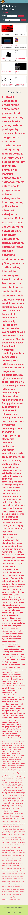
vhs (7, 795)
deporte (4, 749)
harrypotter (9, 824)
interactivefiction (14, 879)
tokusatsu (3, 897)
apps (18, 610)
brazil (17, 807)
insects (9, 773)
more (21, 871)
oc (22, 259)
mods (7, 826)
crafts (5, 267)
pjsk (9, 681)
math (19, 310)
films (17, 291)
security (5, 679)
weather (11, 780)
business (18, 307)
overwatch (18, 875)
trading (17, 773)
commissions (9, 356)
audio (19, 683)
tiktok (20, 784)
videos (20, 263)
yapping (10, 810)
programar (8, 775)
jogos (4, 610)
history (20, 162)
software (19, 367)
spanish (15, 679)
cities (8, 896)
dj (7, 757)
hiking (12, 618)
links (23, 659)
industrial (23, 866)
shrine (13, 695)
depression (10, 823)
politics (6, 206)
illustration (9, 247)
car (3, 729)
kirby (15, 800)
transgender (19, 599)
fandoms (6, 493)
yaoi (14, 557)
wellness (18, 818)
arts (15, 317)
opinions (17, 894)
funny (5, 403)
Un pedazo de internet (6, 46)
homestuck (8, 349)
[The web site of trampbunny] (7, 79)
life (16, 218)
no (20, 677)
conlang (9, 844)
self (20, 894)
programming (10, 72)
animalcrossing (20, 878)
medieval (22, 803)
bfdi (12, 692)
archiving (10, 897)
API (22, 910)
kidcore (9, 807)
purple (22, 794)
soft (19, 836)
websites (6, 546)
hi (6, 784)
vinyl (13, 858)
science (7, 194)
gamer (9, 771)
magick (5, 884)
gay (20, 470)
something (13, 883)
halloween (4, 802)
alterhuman (11, 826)
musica (4, 47)
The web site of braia (6, 71)
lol (16, 692)
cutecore (7, 317)
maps (17, 789)
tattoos (3, 784)
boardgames (6, 711)
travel (15, 206)
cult (13, 886)
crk (24, 849)
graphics (7, 342)
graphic (16, 717)
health (12, 310)
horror (15, 137)
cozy (20, 731)
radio (12, 525)
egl (2, 803)
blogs (15, 470)
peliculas (5, 618)
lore (11, 502)
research (12, 554)
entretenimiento (4, 888)
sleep (16, 569)
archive (20, 353)
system (16, 594)
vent (13, 736)
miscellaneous (21, 891)
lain (13, 610)
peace (11, 894)
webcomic (8, 295)
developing (10, 891)
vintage (15, 464)
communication (11, 857)
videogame (9, 198)
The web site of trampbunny (7, 84)
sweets (3, 858)
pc (17, 753)
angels (15, 794)
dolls (21, 578)
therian (4, 777)
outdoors (5, 722)
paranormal (6, 692)
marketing (7, 367)
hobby (10, 667)
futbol (10, 599)
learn (23, 800)
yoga (15, 757)
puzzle (12, 592)
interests (6, 578)
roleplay (6, 414)
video (19, 247)
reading (7, 153)
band (13, 560)
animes (12, 563)
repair (8, 883)
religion (6, 399)
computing (20, 751)
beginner (5, 891)
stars (4, 686)
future (6, 870)
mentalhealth (7, 602)
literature (7, 174)
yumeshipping (4, 865)
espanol (18, 876)
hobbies (14, 475)
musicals (5, 659)
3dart (14, 834)
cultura (12, 787)
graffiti (22, 818)
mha (16, 873)
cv (22, 824)
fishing (3, 797)
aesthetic (8, 291)
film (15, 170)
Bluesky (22, 907)
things (17, 736)
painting (14, 331)
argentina (8, 894)
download (18, 899)
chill (22, 797)
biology (16, 490)
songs (11, 704)
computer (6, 499)
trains (20, 753)
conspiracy (19, 805)
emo (4, 299)
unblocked (11, 759)
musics (23, 855)
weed (8, 777)
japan (4, 511)
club (23, 892)
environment (14, 749)
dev (3, 733)
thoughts (17, 484)
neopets (20, 886)
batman (16, 844)
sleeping (17, 572)
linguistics (13, 597)
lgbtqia (20, 779)
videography (5, 761)
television (6, 583)
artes (9, 765)
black (14, 875)
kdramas (4, 824)
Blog (19, 910)
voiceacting (18, 832)
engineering (8, 446)
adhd (20, 862)
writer (9, 832)
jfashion (5, 669)
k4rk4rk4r (17, 71)
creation (13, 808)
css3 (2, 884)
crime (18, 868)
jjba (3, 832)
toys (9, 610)
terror (17, 808)
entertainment (10, 421)
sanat (3, 852)
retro (5, 222)
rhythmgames (10, 860)
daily (17, 852)
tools (4, 731)
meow (14, 683)
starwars (4, 751)
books (16, 121)
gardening (8, 255)
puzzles (5, 636)
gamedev (26, 34)
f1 (10, 744)
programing (15, 202)
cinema (15, 335)
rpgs (16, 715)
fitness (10, 528)
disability (17, 871)
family (11, 638)
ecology (18, 763)
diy (22, 339)
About (6, 910)
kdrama (4, 790)
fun (19, 178)
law (3, 688)
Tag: (3, 19)
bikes (7, 853)
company (21, 849)
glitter (10, 853)
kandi (15, 779)
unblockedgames (19, 870)
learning (19, 299)
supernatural (20, 765)
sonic (14, 410)
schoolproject (5, 828)
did (8, 821)
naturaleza (16, 891)
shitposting (18, 819)
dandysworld (20, 845)
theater (4, 742)
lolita (3, 747)
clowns (22, 747)
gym (10, 607)
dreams (5, 597)
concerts (4, 834)
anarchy (20, 837)
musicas (4, 837)
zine (3, 654)
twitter (6, 876)
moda (22, 505)
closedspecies (15, 829)
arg (9, 263)
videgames (5, 892)
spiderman (12, 845)
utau (16, 704)
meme (4, 625)
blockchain (8, 850)
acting (7, 744)
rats (3, 816)
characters (8, 392)
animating (14, 865)
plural (11, 800)
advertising (7, 878)
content (8, 847)
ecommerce (17, 740)
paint (3, 899)
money (5, 551)
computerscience (15, 769)
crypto (20, 563)
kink (23, 883)
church (17, 862)
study (5, 456)
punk (12, 339)
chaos (17, 855)
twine (19, 749)
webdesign (7, 484)
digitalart (7, 374)
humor (21, 654)
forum (3, 781)
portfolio (18, 153)
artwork (18, 792)
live (10, 842)
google (3, 871)
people (3, 785)
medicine (21, 623)
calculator (15, 863)
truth (6, 841)
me (14, 371)
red (19, 888)
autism (5, 581)
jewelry (21, 715)
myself (15, 677)
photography (10, 129)
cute (4, 162)
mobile (10, 834)
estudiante (16, 816)
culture (6, 321)
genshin (5, 592)
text (10, 808)
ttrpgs (15, 519)
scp (9, 870)
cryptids (13, 832)
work (18, 586)
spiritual (9, 884)
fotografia (5, 699)
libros (14, 584)
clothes (6, 410)
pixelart (15, 360)
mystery (13, 631)
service (8, 805)
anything (14, 548)
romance (5, 589)
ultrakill (3, 853)
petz (11, 819)
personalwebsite (9, 534)
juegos (19, 543)
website (14, 328)
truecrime (20, 787)
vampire (19, 847)
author (9, 792)
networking (4, 823)
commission (20, 863)
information (7, 522)
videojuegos (10, 214)
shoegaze (4, 849)
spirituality (7, 473)
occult (12, 566)
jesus (6, 747)
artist (5, 364)
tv (21, 287)
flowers (14, 493)
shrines (7, 836)
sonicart (10, 47)
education (8, 182)
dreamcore (15, 664)
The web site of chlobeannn (21, 58)
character (23, 841)
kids (23, 844)
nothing (5, 548)
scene (18, 428)
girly (9, 753)
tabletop (18, 785)
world (3, 792)
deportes (5, 674)
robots (22, 649)
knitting (5, 586)
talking (7, 831)
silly (13, 321)
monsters (4, 787)
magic (19, 508)
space (20, 303)
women (7, 815)
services (13, 765)
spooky (10, 879)
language (12, 511)
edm (3, 794)
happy (16, 892)
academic (18, 834)
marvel (4, 607)
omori (14, 733)
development (9, 424)
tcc (6, 792)
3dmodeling (6, 724)
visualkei (10, 878)
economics (9, 790)
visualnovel (10, 794)
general (12, 815)
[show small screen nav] (26, 1)
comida (6, 360)
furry (10, 157)
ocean (4, 672)
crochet (6, 335)
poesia (19, 821)
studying (16, 672)
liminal (10, 829)
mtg (8, 845)
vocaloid (6, 303)
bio (10, 636)
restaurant (22, 795)
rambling (3, 879)
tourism (13, 803)
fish (21, 586)
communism (6, 702)
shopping (15, 513)
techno (12, 782)
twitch (21, 704)
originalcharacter (9, 863)
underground (4, 857)
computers (9, 234)
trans (13, 389)
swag (18, 695)
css (14, 378)
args (20, 744)
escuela (23, 763)
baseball (4, 765)
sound (8, 787)
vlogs (3, 841)
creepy (20, 761)
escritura (15, 847)
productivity (22, 889)
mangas (13, 792)
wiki (3, 605)
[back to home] (2, 2)
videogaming (5, 810)
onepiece (12, 836)
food (17, 113)
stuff (12, 314)
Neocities (6, 907)
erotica (3, 836)
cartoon (5, 620)
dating (17, 881)
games (15, 109)
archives (17, 839)
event (21, 773)
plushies (21, 699)
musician (19, 892)
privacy (14, 697)
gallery (12, 657)
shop (20, 511)
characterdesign (18, 670)
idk (4, 251)
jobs (9, 892)
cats (14, 117)
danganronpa (14, 688)
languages (7, 435)
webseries (22, 810)
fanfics (22, 836)
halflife (14, 894)
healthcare (8, 797)
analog (21, 789)
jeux (10, 883)
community (8, 428)
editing (6, 389)
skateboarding (8, 612)
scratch (17, 746)
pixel (7, 688)
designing (5, 727)
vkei (10, 679)
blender (17, 667)
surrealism (20, 780)
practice (11, 849)
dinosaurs (13, 727)
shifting (9, 888)
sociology (4, 789)
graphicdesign (10, 385)
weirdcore (16, 499)
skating (20, 757)
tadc (11, 886)
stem (21, 873)
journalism (17, 636)
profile (18, 581)
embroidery (22, 875)
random (7, 259)
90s (18, 339)
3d (14, 342)
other (11, 581)
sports (15, 186)
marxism (5, 875)
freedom (4, 795)
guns (16, 845)
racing (17, 803)
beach (12, 875)
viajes (21, 868)
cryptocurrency (8, 868)
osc (11, 651)
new (24, 868)
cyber (13, 763)
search (5, 803)
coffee (5, 487)
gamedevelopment (16, 575)
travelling (18, 724)
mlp (22, 513)
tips (13, 891)
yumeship (4, 763)
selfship (17, 842)
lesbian (9, 731)
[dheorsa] (7, 53)
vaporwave (7, 531)
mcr (17, 755)
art (3, 34)
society (23, 834)
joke (19, 881)
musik (3, 886)
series (5, 339)
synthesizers (13, 868)
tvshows (21, 557)
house (24, 873)
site (18, 554)
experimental (8, 540)
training (3, 863)
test (14, 303)
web (11, 222)
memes (6, 275)
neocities (22, 853)
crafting (5, 525)
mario (14, 747)
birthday (21, 631)
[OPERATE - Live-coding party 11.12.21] (7, 28)
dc (17, 777)
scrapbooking (20, 813)
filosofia (13, 866)
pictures (13, 713)
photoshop (21, 897)
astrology (10, 605)
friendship (13, 805)
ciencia (21, 888)
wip (22, 554)
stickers (4, 740)
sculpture (9, 802)
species (18, 853)
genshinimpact (12, 828)
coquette (13, 633)
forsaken (3, 850)
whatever (21, 755)
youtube (7, 239)
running (21, 697)
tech (19, 198)
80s (21, 746)
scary (13, 807)
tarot (15, 602)
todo (23, 862)
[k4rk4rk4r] (21, 66)
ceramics (19, 823)
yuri (21, 612)
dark (10, 686)
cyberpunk (7, 470)
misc (7, 746)
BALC (16, 46)
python (5, 638)
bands (19, 794)
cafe (24, 746)
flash (22, 769)
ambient (16, 811)
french (3, 844)
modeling (14, 790)
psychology (8, 353)
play (13, 844)
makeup (20, 364)
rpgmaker (22, 839)
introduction (11, 654)
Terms (13, 912)
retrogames (20, 815)
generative (12, 60)
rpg (21, 399)
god (8, 742)
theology (4, 819)
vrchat (3, 870)
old (8, 751)
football (6, 346)
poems (12, 586)
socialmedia (13, 722)
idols (11, 870)
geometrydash (7, 886)
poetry (19, 157)
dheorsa (3, 58)
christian (21, 807)
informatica (13, 516)
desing (3, 876)
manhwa (8, 733)
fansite (15, 686)
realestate (5, 753)
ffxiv (11, 706)
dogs (10, 251)
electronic (10, 740)
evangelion (4, 873)
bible (18, 802)
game (11, 141)
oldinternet (17, 858)
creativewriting (8, 858)
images (13, 755)
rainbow (20, 883)
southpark (10, 779)
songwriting (8, 866)
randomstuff (8, 871)
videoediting (21, 771)
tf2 (13, 711)
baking (5, 331)
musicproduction (10, 837)
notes (16, 837)
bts (12, 724)
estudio (7, 842)
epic (16, 782)
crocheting (18, 824)
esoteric (8, 839)
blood (16, 866)
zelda (13, 873)
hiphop (4, 690)
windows (5, 631)
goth (13, 346)
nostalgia (17, 279)
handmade (16, 849)
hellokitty (8, 729)
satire (18, 865)
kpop (11, 162)
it (23, 484)
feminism (5, 706)
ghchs (12, 659)
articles (8, 849)
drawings (17, 620)
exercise (14, 876)
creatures (19, 879)
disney (20, 860)
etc (16, 324)
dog (3, 646)
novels (14, 662)
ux (6, 844)
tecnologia (7, 572)
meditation (16, 860)
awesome (4, 738)
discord (17, 502)
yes (13, 784)
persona (4, 771)
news (5, 310)
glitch (15, 831)
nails (12, 816)
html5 (4, 575)
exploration (15, 878)
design (6, 137)
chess (20, 633)
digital (5, 543)
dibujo (14, 853)
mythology (20, 657)
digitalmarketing (5, 813)
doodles (18, 850)
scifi (22, 331)
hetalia (3, 826)
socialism (20, 782)
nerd (3, 775)
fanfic (22, 607)
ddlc (16, 896)
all (23, 581)
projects (20, 560)
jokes (14, 896)
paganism (13, 871)
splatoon (5, 628)
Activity (5, 13)
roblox (20, 182)
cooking (15, 267)
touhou (5, 649)
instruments (22, 876)
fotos (3, 875)
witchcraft (6, 557)
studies (14, 889)
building (17, 826)
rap (15, 623)
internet (7, 271)
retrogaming (18, 759)
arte (4, 141)
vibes (21, 858)
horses (4, 757)
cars (11, 299)
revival (21, 865)
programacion (11, 190)
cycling (23, 831)
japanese (6, 560)
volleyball (5, 713)
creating (19, 831)
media (20, 295)
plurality (11, 757)
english (5, 623)
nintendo (18, 522)
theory (3, 842)
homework (4, 821)
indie (11, 381)
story (14, 417)
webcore (17, 473)
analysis (15, 802)
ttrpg (17, 435)
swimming (7, 782)
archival (14, 897)
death (22, 717)
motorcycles (4, 889)
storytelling (7, 481)
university (22, 829)
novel (3, 746)
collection (4, 759)
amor (11, 674)
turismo (3, 815)
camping (6, 852)
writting (18, 797)
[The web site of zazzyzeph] (21, 79)
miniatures (3, 894)
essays (5, 599)
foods (4, 697)
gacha (15, 823)
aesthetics (7, 453)
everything (8, 431)
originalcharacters (10, 467)
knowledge (4, 807)
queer (15, 275)
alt (7, 686)
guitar (12, 403)
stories (6, 328)
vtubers (14, 753)
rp (10, 669)
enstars (11, 811)
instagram (4, 862)
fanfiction (7, 307)
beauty (17, 460)
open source (11, 907)
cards (16, 836)
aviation (3, 818)
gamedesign (7, 644)
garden (23, 823)
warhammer (21, 884)
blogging (17, 226)
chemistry (21, 742)
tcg (2, 892)
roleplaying (18, 674)
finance (14, 578)
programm (13, 881)
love (21, 218)
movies (6, 121)
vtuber (11, 478)
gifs (13, 681)
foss (8, 834)
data (23, 683)
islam (9, 876)
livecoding (7, 34)
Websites (7, 6)
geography (18, 711)
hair (8, 811)
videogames (10, 101)
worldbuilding (11, 287)
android (16, 744)
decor (22, 850)
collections (8, 881)
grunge (20, 727)
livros (16, 742)
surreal (21, 816)
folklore (3, 839)
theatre (5, 563)
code (20, 417)
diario (11, 889)
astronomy (19, 528)
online (9, 672)
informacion (20, 857)
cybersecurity (15, 551)
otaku (16, 815)
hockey (11, 795)
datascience (6, 899)
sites (14, 819)
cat (22, 335)
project (5, 502)
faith (2, 891)
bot (15, 850)
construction (13, 761)
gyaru (18, 618)
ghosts (5, 832)
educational (6, 736)
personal (7, 113)
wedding (4, 805)
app (10, 620)
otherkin (9, 798)
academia (19, 800)
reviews (13, 456)
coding (6, 149)
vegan (3, 878)
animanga (20, 790)
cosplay (15, 505)
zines (21, 421)
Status (8, 912)
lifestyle (19, 381)
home (23, 695)
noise (9, 697)
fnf (3, 662)
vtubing (19, 873)
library (14, 813)
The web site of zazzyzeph (21, 84)
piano (4, 667)
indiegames (12, 690)
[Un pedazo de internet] (7, 40)
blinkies (18, 540)
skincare (4, 779)
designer (8, 889)
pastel (3, 755)
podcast (5, 715)
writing (6, 117)
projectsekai (11, 899)
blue (18, 720)
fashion (17, 125)
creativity (18, 374)
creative (12, 508)
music (17, 34)
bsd (6, 794)
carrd (23, 664)
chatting (9, 784)
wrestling (5, 704)
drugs (3, 829)
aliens (17, 612)
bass (11, 876)
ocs (4, 157)
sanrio (20, 378)
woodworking (4, 896)
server (20, 844)
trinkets (4, 773)
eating (9, 803)
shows (19, 342)
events (18, 589)
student (15, 731)
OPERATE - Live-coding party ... (7, 33)
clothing (6, 513)
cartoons (18, 243)
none (4, 720)
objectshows (6, 683)
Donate (11, 910)
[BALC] (21, 40)
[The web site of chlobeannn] (21, 53)
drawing (7, 145)
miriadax (22, 881)
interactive (17, 644)
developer (14, 628)
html (5, 202)
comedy (18, 453)
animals (7, 170)
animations (13, 615)
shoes (8, 800)
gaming (6, 125)
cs (6, 860)
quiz (3, 855)
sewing (6, 417)
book (4, 516)
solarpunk (9, 862)
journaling (7, 324)
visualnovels (7, 594)
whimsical (9, 873)
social (5, 478)
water (14, 824)
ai (13, 263)
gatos (12, 537)
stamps (5, 615)
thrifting (14, 798)
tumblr (8, 769)
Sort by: (4, 15)
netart (7, 47)
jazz (8, 749)
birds (19, 546)
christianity (6, 695)
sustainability (9, 818)
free (9, 625)
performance (4, 845)
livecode (21, 47)
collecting (20, 592)
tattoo (6, 829)
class (3, 868)
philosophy (9, 178)
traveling (9, 677)
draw (14, 751)
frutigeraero (7, 569)
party (10, 34)
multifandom (4, 881)
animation (18, 133)
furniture (11, 831)
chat (4, 528)
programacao (5, 808)
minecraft (8, 210)
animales (14, 771)
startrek (12, 850)
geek (24, 852)
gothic (17, 605)
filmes (23, 720)
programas (16, 795)
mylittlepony (17, 841)
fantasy (6, 243)
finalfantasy (17, 886)
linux (16, 271)
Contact (19, 912)
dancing (16, 607)
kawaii (6, 279)
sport (5, 381)
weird (21, 456)
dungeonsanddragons (14, 884)
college (8, 755)
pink (16, 239)
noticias (3, 860)
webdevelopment (9, 641)
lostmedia (10, 855)
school (6, 226)
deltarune (7, 442)
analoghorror (19, 828)
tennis (11, 813)
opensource (8, 785)
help (9, 763)
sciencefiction (8, 816)
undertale (6, 505)
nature (6, 186)
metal (22, 385)
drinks (22, 896)
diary (18, 230)
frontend (12, 888)
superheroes (11, 841)
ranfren (7, 897)
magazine (12, 821)
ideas (8, 789)
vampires (21, 584)
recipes (4, 681)
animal (5, 855)
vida (18, 798)
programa (4, 811)
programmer (5, 767)
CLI (15, 910)
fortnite (8, 662)
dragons (5, 657)
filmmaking (21, 713)
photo (12, 589)
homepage (4, 798)
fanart (20, 403)
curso (16, 821)
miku (20, 775)
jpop (3, 744)
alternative (7, 519)
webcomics (8, 449)
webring (12, 892)
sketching (13, 789)
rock (14, 414)
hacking (5, 475)
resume (21, 602)
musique (3, 866)
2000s (19, 222)
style (21, 679)
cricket (22, 802)
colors (14, 797)
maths (22, 736)
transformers (12, 738)
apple (16, 857)
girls (18, 747)
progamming (11, 720)
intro (11, 623)
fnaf (20, 475)
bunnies (22, 686)
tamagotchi (4, 883)
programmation (12, 852)
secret (18, 897)
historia (12, 742)
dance (12, 364)
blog (20, 117)
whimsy (17, 638)
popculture (10, 646)
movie (5, 508)
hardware (13, 777)
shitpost (20, 852)
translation (20, 767)
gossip (7, 879)
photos (6, 464)
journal (16, 283)
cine (3, 677)
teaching (5, 651)
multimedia (13, 767)
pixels (18, 646)
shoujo (14, 855)
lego (13, 773)
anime (6, 109)
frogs (14, 818)
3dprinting (22, 777)
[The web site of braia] (7, 66)
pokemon (8, 230)
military (9, 865)
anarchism (19, 738)
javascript (7, 460)
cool (4, 406)
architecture (15, 496)
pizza (18, 659)
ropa (22, 785)
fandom (7, 283)
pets (10, 487)
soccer (16, 487)
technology (9, 166)
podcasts (22, 792)
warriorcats (15, 775)
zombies (18, 889)
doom (3, 769)
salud (3, 782)
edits (19, 896)
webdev (22, 85)
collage (11, 715)
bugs (4, 554)
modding (5, 633)
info (21, 548)
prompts (11, 896)
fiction (5, 314)
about (13, 546)
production (20, 708)
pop (11, 751)
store (10, 747)
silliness (16, 888)
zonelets (15, 702)
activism (5, 708)
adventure (6, 664)
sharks (23, 740)
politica (15, 899)
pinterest (12, 708)
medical (16, 784)
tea (12, 744)
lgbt (4, 378)
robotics (5, 717)
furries (5, 566)
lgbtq (17, 392)
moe (20, 855)
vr (19, 597)
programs (4, 847)
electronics (8, 439)
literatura (16, 729)
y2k (4, 263)
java (16, 787)
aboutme (7, 396)
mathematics (14, 649)
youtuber (13, 862)
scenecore (17, 706)
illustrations (22, 842)
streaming (13, 406)
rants (8, 819)
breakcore (13, 699)
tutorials (12, 839)
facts (9, 875)
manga (16, 149)
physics (5, 537)
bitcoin (15, 780)
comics (6, 133)
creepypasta (17, 625)
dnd (9, 378)
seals (13, 842)
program (6, 371)
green (7, 780)
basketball (18, 481)
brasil (11, 717)
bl (16, 681)
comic (16, 259)
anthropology (16, 810)
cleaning (4, 800)
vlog (21, 729)
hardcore (21, 798)
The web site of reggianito (21, 33)
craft (21, 688)
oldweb (5, 496)
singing (19, 525)
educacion (7, 490)
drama (13, 785)
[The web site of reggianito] (21, 28)
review (11, 847)
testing (12, 543)
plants (14, 399)
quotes (3, 831)
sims (19, 866)
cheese (17, 883)
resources (18, 651)
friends (16, 396)
